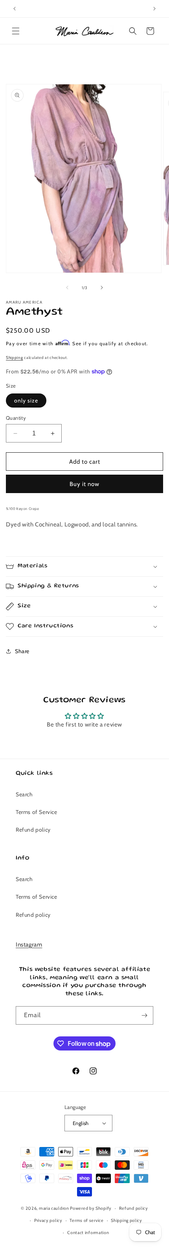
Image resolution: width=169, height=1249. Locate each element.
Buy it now (84, 484)
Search (24, 794)
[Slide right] (101, 287)
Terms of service (86, 1220)
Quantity (16, 418)
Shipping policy (126, 1220)
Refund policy (33, 829)
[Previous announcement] (14, 8)
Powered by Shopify (91, 1208)
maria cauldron (54, 1208)
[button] (15, 31)
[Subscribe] (144, 1015)
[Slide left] (67, 287)
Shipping (14, 357)
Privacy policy (48, 1220)
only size (26, 400)
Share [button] (22, 651)
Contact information (88, 1232)
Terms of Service (36, 812)
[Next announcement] (154, 8)
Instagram (29, 944)
